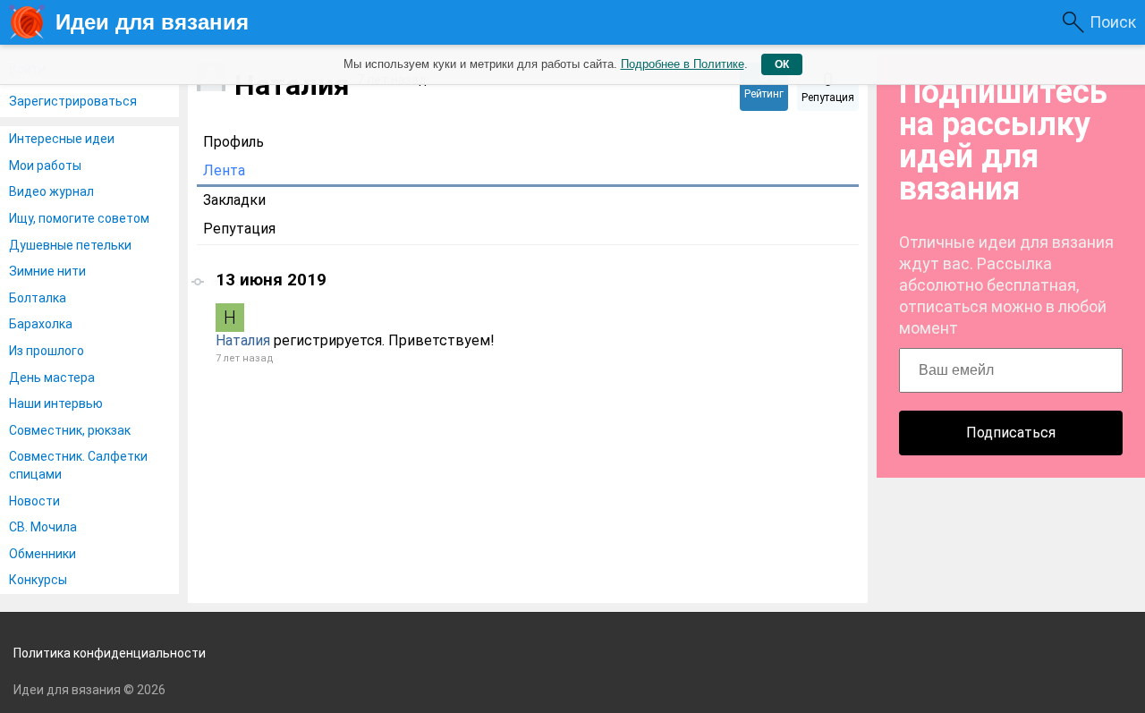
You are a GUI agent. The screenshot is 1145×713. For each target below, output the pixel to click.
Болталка (37, 298)
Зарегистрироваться (73, 101)
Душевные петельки (70, 245)
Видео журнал (51, 191)
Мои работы (45, 165)
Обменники (42, 554)
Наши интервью (56, 403)
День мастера (52, 377)
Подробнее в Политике (682, 64)
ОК (782, 64)
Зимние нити (47, 271)
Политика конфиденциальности (109, 653)
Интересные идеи (61, 139)
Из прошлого (46, 351)
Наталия (243, 340)
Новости (34, 501)
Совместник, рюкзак (70, 430)
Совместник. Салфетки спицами (78, 465)
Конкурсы (38, 580)
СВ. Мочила (43, 527)
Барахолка (40, 324)
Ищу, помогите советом (79, 218)
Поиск (1113, 22)
